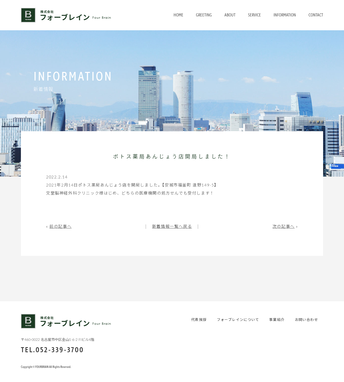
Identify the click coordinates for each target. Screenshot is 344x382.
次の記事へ (283, 227)
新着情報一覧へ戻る (172, 227)
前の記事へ (60, 227)
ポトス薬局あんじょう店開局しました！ (172, 157)
